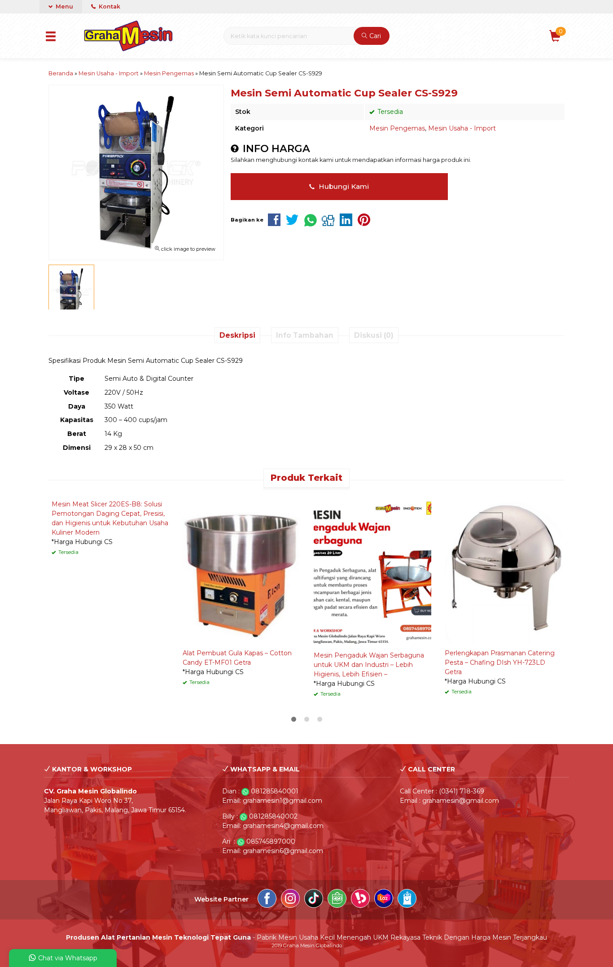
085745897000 (270, 841)
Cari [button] (374, 36)
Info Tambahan (304, 335)
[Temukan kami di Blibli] (407, 899)
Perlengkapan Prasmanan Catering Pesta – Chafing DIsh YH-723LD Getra (500, 662)
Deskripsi (237, 335)
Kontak (108, 6)
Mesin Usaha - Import (462, 128)
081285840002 (273, 816)
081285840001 (274, 791)
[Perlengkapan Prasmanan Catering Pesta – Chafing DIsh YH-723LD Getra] (503, 569)
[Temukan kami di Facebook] (267, 899)
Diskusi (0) (374, 335)
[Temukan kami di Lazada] (383, 899)
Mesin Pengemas (397, 128)
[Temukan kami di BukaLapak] (360, 899)
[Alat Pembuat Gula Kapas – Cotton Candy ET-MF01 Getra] (241, 569)
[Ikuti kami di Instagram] (290, 899)
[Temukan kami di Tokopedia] (337, 899)
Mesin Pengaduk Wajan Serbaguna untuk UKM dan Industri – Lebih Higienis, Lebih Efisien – (369, 664)
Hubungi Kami (343, 186)
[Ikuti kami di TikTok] (313, 899)
